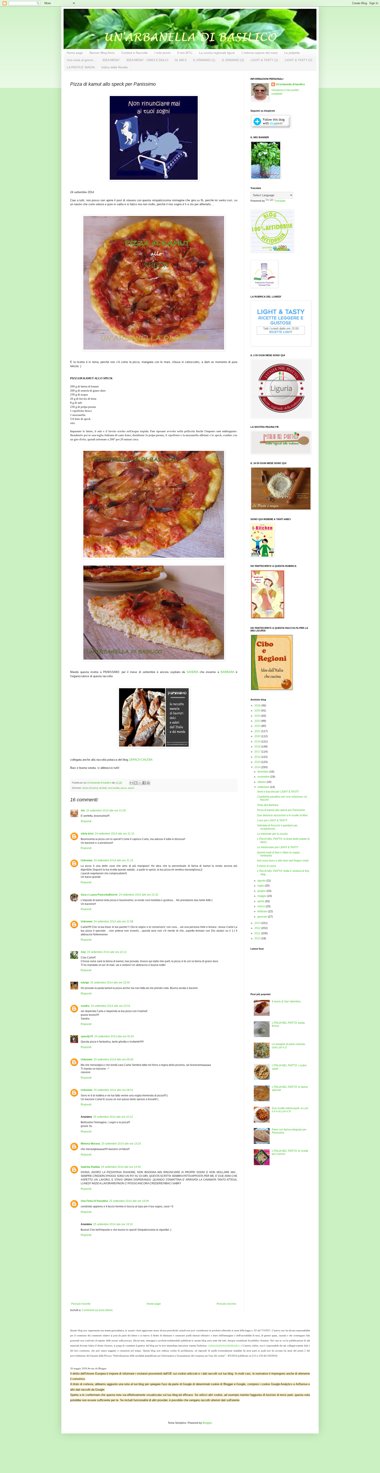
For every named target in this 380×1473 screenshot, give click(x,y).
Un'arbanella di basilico (290, 84)
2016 (257, 756)
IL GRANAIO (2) (233, 60)
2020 (257, 736)
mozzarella (113, 788)
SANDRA (192, 672)
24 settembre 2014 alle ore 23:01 (110, 1005)
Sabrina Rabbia (90, 1166)
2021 (257, 731)
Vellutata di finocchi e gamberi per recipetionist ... (277, 827)
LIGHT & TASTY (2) (298, 60)
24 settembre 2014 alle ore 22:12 (107, 952)
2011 (257, 933)
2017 (257, 751)
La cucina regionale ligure (217, 52)
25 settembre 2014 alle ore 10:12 (113, 1116)
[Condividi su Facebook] (144, 783)
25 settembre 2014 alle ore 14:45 (121, 1166)
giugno (262, 891)
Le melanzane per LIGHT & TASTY (277, 847)
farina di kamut (90, 788)
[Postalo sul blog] (135, 783)
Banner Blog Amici (102, 52)
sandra (85, 1005)
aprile (261, 901)
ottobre (262, 782)
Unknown (86, 860)
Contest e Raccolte (134, 52)
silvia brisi (87, 833)
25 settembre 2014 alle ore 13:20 (121, 1143)
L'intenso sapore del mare (259, 52)
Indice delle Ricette (114, 67)
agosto (262, 880)
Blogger (207, 1422)
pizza (123, 788)
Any (83, 952)
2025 (257, 710)
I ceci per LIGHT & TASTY (272, 820)
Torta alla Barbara (267, 805)
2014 (257, 767)
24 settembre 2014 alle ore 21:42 (138, 894)
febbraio (263, 911)
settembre (264, 787)
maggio (262, 896)
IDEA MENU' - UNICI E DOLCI (147, 60)
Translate (279, 200)
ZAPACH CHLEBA (141, 759)
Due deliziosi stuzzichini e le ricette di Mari (282, 815)
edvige (85, 982)
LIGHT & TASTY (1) (264, 60)
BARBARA (227, 672)
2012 (257, 928)
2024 (257, 715)
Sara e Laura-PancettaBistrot (99, 894)
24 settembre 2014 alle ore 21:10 (114, 833)
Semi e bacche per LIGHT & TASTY (278, 791)
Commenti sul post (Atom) (97, 1310)
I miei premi (162, 52)
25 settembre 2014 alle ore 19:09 (129, 1201)
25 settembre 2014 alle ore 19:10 (113, 1224)
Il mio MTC (184, 52)
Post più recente (81, 1303)
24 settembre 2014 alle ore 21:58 (113, 921)
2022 (257, 725)
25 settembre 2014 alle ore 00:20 (114, 1036)
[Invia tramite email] (131, 783)
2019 (257, 741)
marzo (262, 906)
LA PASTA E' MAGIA (81, 67)
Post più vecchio (226, 1303)
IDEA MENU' (111, 60)
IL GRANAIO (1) (204, 60)
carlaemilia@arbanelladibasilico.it (225, 1345)
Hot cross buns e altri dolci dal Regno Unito (283, 860)
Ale (83, 810)
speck (131, 788)
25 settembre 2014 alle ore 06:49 (113, 1059)
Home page (75, 52)
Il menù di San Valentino (286, 1001)
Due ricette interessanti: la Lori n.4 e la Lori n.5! (290, 1110)
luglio (261, 885)
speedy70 (87, 1036)
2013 (257, 923)
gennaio (263, 916)
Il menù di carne (266, 865)
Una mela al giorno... (81, 60)
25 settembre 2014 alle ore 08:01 (113, 1090)
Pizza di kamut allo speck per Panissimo (281, 810)
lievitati (102, 788)
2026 (257, 705)
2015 (257, 762)
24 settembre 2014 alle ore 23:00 (110, 982)
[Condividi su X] (140, 783)
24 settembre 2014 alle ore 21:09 (106, 810)
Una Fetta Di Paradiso (94, 1201)
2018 (257, 746)
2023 (257, 720)
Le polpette (292, 52)
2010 (257, 938)
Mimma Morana (90, 1143)
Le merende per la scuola (272, 833)
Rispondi (86, 821)
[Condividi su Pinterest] (148, 783)
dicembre (263, 771)
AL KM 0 (180, 60)
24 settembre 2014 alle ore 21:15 (113, 860)
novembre (264, 776)
